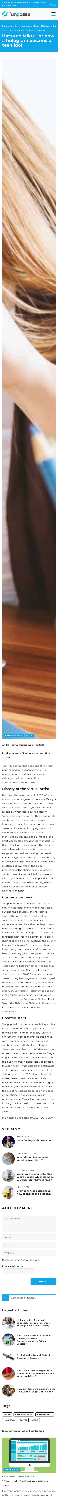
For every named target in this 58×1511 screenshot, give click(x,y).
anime (7, 1414)
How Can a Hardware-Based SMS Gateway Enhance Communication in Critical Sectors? (35, 1339)
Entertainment (13, 735)
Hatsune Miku (44, 1414)
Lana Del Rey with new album (35, 1140)
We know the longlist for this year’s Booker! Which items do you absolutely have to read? (35, 1177)
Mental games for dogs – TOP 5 (18, 3)
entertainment (23, 1414)
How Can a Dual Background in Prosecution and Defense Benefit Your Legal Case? (35, 1373)
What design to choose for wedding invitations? (33, 1158)
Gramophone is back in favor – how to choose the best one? (35, 1192)
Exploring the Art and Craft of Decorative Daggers (33, 1356)
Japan (23, 1420)
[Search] (5, 1297)
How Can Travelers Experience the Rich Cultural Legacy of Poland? (36, 1390)
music (35, 1420)
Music (29, 735)
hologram (9, 1420)
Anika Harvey (10, 745)
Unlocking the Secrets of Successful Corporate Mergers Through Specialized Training (34, 1323)
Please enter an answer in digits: (21, 1260)
